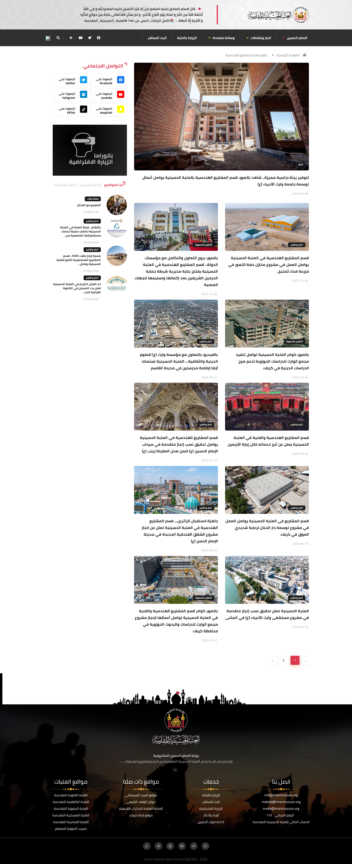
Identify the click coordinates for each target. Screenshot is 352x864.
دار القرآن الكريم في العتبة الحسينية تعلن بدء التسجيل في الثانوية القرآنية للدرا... (77, 288)
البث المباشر (157, 38)
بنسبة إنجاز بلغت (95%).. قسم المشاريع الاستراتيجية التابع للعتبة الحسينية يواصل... (79, 260)
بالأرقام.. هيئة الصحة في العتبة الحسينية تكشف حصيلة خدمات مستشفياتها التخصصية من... (80, 231)
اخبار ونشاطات (260, 38)
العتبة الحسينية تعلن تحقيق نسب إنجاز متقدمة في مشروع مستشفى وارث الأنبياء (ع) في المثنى (267, 614)
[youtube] (80, 38)
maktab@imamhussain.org (281, 802)
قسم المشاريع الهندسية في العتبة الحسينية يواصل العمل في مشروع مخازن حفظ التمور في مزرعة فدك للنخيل (268, 264)
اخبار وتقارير (296, 244)
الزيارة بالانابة (187, 38)
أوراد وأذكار (211, 815)
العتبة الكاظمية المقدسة (71, 802)
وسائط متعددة (223, 38)
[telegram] (170, 846)
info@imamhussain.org (281, 795)
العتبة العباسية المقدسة (71, 822)
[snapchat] (158, 846)
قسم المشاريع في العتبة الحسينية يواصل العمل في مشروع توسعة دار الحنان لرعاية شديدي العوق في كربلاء (267, 527)
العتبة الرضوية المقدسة (71, 808)
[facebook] (99, 38)
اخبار (300, 164)
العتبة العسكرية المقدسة (70, 815)
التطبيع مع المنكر (89, 205)
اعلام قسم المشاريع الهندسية (246, 55)
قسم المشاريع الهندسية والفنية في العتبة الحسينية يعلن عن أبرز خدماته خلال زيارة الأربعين (268, 441)
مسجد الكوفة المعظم (71, 828)
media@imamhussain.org (281, 808)
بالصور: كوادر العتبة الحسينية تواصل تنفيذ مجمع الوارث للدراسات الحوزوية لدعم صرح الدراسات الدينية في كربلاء (272, 361)
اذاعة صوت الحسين (211, 822)
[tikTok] (147, 846)
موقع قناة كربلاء (141, 815)
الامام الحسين (296, 38)
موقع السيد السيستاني (141, 795)
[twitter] (90, 38)
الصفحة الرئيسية (288, 55)
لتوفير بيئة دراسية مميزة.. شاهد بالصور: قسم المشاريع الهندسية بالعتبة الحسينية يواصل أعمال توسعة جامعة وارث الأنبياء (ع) (225, 181)
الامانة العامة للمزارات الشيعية (141, 808)
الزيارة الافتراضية (211, 808)
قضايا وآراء (92, 198)
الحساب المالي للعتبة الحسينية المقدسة (281, 822)
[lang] (48, 37)
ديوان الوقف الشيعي (141, 802)
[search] (58, 37)
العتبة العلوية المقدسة (71, 795)
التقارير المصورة (203, 244)
